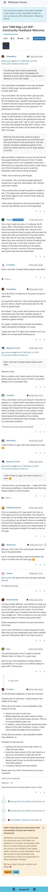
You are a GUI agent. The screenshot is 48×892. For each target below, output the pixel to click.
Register (8, 872)
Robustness (11, 440)
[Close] (43, 827)
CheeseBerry (11, 56)
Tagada (9, 220)
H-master (10, 689)
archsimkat (10, 265)
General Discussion (11, 34)
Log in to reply (39, 38)
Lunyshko (10, 395)
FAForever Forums (17, 2)
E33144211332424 (13, 508)
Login (16, 872)
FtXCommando (12, 600)
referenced (29, 801)
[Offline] (4, 56)
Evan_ (8, 649)
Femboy (9, 573)
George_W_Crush (13, 348)
